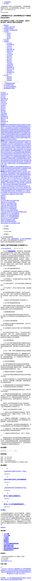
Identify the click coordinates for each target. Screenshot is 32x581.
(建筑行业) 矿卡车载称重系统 (9, 208)
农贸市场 (9, 56)
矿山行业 (9, 43)
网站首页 (6, 25)
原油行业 (9, 70)
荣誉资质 (6, 542)
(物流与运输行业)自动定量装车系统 (10, 223)
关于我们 (6, 75)
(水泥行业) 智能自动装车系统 (9, 205)
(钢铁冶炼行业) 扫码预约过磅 (9, 207)
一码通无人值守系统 (9, 27)
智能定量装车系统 (9, 545)
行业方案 (6, 39)
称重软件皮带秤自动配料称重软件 (20, 137)
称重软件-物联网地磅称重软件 (14, 150)
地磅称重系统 (15, 238)
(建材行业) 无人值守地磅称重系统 (10, 216)
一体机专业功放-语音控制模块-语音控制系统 (14, 184)
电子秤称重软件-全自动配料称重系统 (12, 157)
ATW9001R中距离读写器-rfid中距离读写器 (12, 186)
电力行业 (9, 47)
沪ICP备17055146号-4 (19, 573)
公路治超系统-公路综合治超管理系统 (17, 169)
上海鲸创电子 (7, 2)
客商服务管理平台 (9, 550)
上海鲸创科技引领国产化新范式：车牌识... (15, 471)
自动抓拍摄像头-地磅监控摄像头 (9, 181)
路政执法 (9, 60)
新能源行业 (10, 65)
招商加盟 (9, 80)
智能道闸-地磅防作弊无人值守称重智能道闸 (15, 174)
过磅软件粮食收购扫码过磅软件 (13, 124)
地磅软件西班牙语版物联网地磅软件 (11, 129)
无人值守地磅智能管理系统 (11, 543)
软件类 (9, 33)
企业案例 (6, 41)
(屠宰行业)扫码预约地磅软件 (8, 221)
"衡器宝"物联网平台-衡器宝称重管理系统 (15, 166)
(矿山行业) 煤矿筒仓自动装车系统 (10, 200)
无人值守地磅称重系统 (6, 248)
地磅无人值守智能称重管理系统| (13, 579)
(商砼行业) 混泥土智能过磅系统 (9, 210)
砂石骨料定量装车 (9, 28)
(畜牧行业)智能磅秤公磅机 (8, 220)
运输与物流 (10, 64)
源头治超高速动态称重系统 (11, 548)
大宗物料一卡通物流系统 (10, 30)
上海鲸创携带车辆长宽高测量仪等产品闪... (15, 487)
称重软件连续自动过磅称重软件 (19, 134)
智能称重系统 (12, 251)
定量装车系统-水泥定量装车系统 (17, 158)
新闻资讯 (9, 77)
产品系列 (6, 31)
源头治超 (9, 62)
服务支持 (9, 78)
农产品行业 (10, 54)
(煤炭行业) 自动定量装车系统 (9, 203)
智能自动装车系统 (9, 546)
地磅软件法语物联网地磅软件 (22, 128)
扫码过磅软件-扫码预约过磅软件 (17, 147)
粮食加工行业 (10, 68)
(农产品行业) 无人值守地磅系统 (9, 218)
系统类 (9, 35)
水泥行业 (9, 46)
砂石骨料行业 (10, 44)
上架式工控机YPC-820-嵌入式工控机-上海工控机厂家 (16, 179)
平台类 (9, 36)
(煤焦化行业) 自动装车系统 (8, 202)
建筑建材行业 (10, 72)
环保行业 (9, 52)
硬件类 (9, 38)
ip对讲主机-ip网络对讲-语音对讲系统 (13, 194)
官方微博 (6, 3)
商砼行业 (9, 57)
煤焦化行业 (10, 51)
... (15, 479)
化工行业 (9, 73)
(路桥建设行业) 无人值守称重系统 (10, 213)
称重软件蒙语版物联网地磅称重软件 (11, 132)
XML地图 (6, 534)
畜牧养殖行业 (10, 67)
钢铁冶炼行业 (10, 49)
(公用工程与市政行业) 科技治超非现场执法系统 (14, 211)
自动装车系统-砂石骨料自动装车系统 (14, 140)
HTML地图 (7, 535)
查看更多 (3, 527)
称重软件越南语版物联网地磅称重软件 (19, 131)
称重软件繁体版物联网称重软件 (20, 126)
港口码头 (9, 59)
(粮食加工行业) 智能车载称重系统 (10, 215)
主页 (8, 238)
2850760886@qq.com (6, 560)
